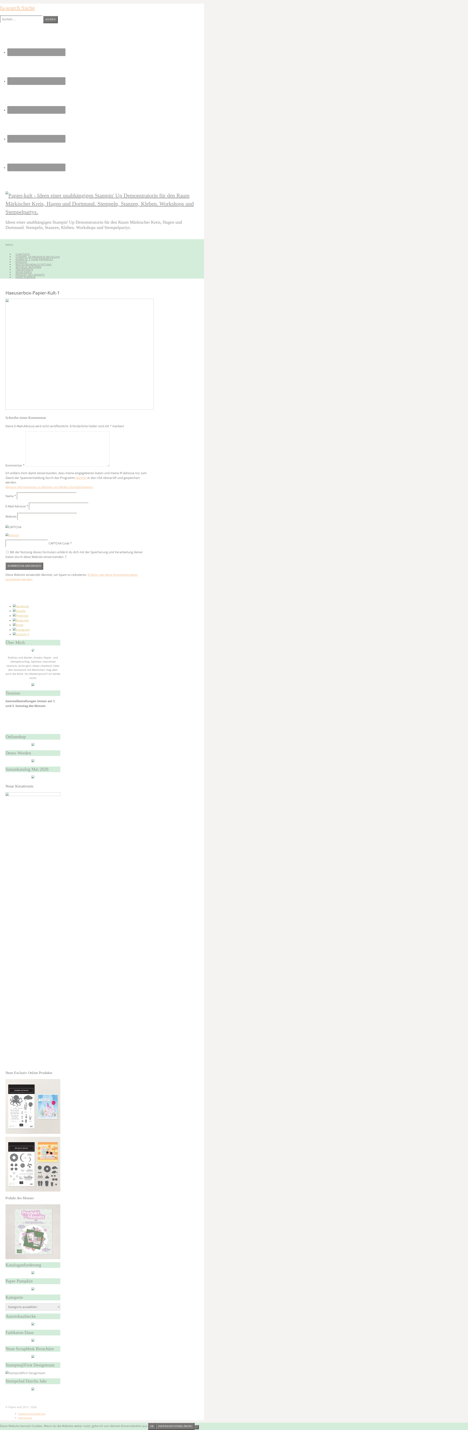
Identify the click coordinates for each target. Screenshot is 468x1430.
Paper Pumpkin (25, 277)
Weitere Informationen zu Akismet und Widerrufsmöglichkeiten (49, 487)
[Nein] (197, 1427)
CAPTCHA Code (59, 543)
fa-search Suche (17, 8)
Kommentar (14, 465)
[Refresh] (12, 535)
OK (152, 1426)
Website (11, 517)
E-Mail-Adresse (16, 506)
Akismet (81, 478)
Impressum (25, 1418)
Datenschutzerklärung (32, 1414)
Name (10, 496)
